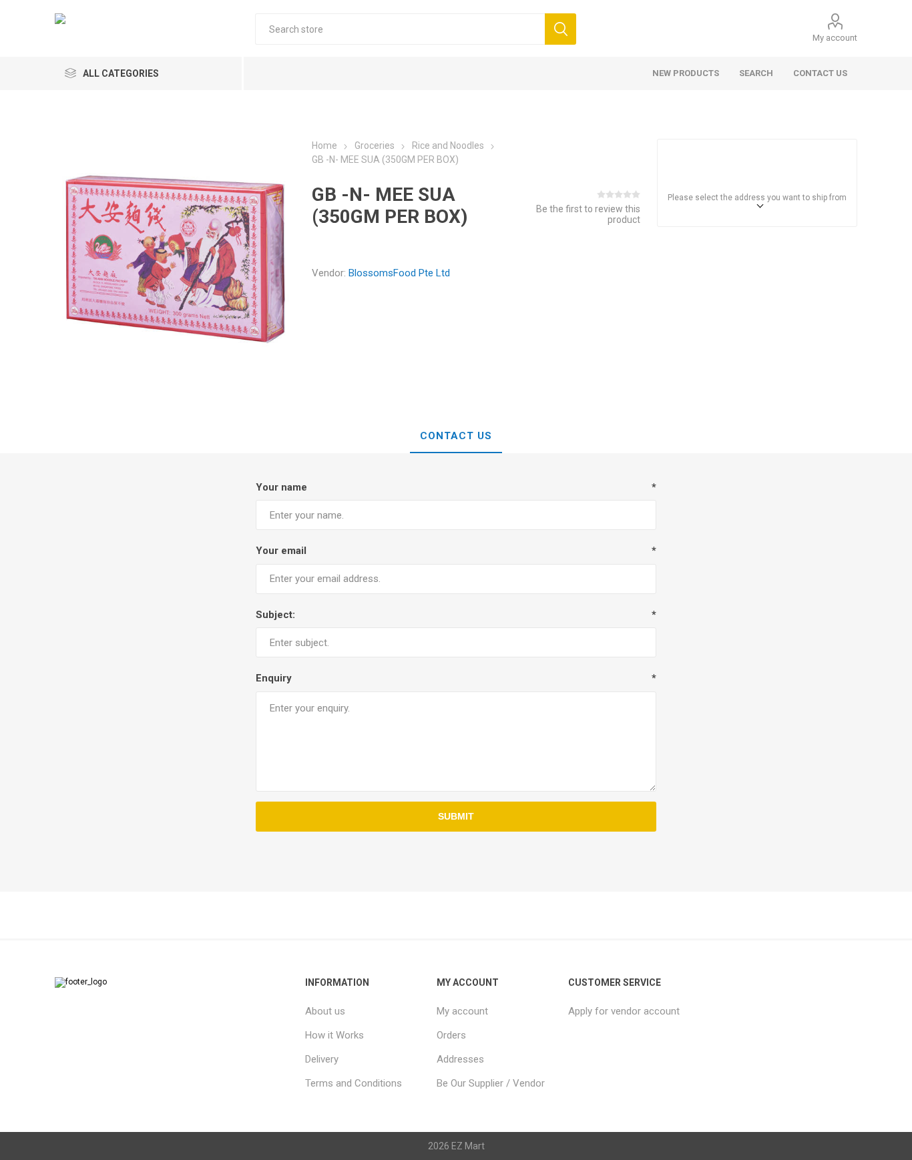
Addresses (460, 1059)
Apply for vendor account (624, 1011)
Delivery (321, 1059)
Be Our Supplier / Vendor (491, 1083)
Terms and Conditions (353, 1083)
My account (835, 38)
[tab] (456, 436)
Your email (281, 551)
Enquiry (274, 678)
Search (756, 73)
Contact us (820, 73)
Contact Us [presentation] (456, 436)
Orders (451, 1035)
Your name (281, 487)
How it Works (334, 1035)
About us (325, 1011)
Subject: (275, 615)
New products (685, 73)
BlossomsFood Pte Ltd (399, 273)
